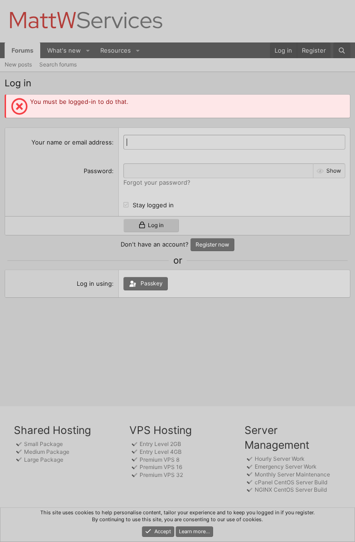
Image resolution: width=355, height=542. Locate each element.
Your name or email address (71, 142)
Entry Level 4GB (161, 451)
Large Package (43, 459)
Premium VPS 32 (161, 474)
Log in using (94, 283)
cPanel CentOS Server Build (291, 482)
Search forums (58, 64)
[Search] (341, 50)
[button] (88, 50)
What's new (64, 50)
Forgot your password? (156, 182)
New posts (18, 64)
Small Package (43, 443)
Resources (115, 50)
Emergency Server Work (286, 466)
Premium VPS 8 (159, 459)
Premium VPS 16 (161, 467)
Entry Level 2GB (160, 443)
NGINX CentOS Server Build (291, 489)
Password (98, 171)
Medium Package (46, 451)
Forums (22, 50)
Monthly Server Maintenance (292, 474)
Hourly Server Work (280, 458)
